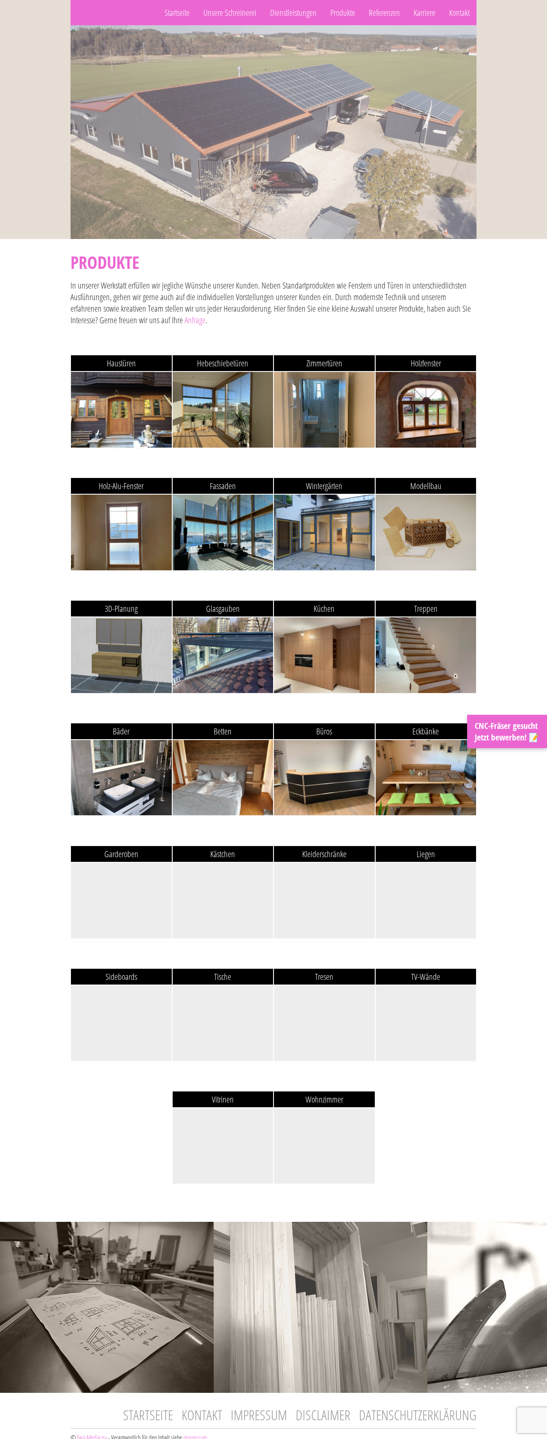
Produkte (342, 12)
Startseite (177, 12)
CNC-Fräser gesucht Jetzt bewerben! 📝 (507, 731)
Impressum (259, 1415)
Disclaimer (323, 1415)
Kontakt (459, 12)
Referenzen (384, 12)
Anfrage (195, 320)
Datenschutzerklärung (417, 1415)
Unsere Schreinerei (229, 12)
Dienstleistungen (293, 12)
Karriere (424, 12)
